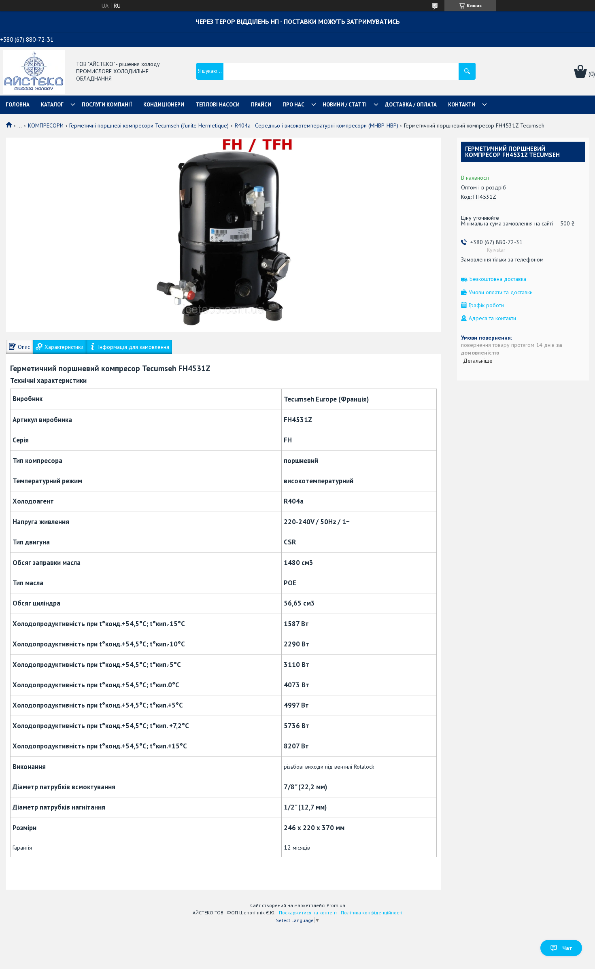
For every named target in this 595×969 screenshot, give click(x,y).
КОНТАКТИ (461, 104)
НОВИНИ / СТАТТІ (345, 104)
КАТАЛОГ (52, 104)
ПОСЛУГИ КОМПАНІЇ (107, 104)
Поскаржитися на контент (308, 913)
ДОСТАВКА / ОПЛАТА (411, 104)
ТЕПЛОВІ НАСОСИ (218, 104)
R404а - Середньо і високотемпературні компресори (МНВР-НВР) (316, 125)
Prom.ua (336, 905)
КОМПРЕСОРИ (46, 125)
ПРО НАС (293, 104)
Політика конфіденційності (371, 913)
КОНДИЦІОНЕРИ (163, 104)
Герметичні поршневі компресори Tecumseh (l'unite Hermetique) (149, 125)
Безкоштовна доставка (498, 279)
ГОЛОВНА (18, 104)
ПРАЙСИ (261, 104)
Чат (567, 948)
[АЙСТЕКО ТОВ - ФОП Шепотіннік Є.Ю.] (34, 71)
